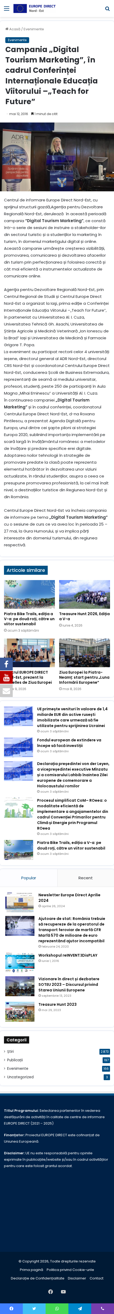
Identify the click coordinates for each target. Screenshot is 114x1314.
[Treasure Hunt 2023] (19, 1012)
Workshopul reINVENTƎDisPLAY (67, 955)
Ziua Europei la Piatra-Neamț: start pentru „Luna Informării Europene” (84, 677)
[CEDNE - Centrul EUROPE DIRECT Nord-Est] (34, 8)
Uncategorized (20, 1077)
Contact (96, 1278)
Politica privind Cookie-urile (70, 1269)
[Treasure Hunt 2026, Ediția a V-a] (84, 594)
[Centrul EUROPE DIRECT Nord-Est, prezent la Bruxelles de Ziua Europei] (29, 653)
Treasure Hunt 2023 (57, 1004)
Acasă (14, 29)
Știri (10, 1051)
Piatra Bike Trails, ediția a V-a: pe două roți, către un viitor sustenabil (29, 619)
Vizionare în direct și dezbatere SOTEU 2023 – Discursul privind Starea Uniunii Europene (68, 984)
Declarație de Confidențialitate (37, 1278)
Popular (28, 878)
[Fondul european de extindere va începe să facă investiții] (18, 747)
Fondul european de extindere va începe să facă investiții (69, 742)
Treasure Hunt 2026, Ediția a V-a (84, 616)
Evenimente (34, 29)
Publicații (15, 1060)
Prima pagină (31, 1269)
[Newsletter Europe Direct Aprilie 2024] (19, 902)
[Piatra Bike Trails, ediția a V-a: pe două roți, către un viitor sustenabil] (29, 594)
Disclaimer (77, 1278)
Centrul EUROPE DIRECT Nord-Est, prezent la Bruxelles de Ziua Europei (28, 677)
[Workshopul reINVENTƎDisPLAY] (19, 963)
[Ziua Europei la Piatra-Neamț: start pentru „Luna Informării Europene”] (84, 653)
